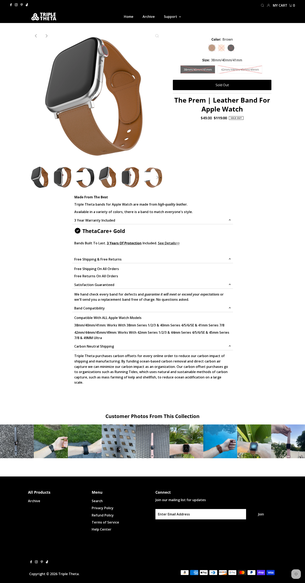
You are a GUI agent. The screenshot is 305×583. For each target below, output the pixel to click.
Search (97, 501)
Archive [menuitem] (149, 16)
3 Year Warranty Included (94, 220)
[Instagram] (16, 5)
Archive (34, 501)
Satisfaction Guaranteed (94, 284)
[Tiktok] (27, 5)
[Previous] (36, 35)
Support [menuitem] (171, 16)
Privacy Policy (102, 508)
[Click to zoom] (157, 35)
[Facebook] (11, 5)
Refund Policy (103, 515)
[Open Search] (262, 5)
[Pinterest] (22, 5)
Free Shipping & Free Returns (98, 259)
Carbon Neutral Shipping (94, 346)
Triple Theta (68, 574)
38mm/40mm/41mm (198, 70)
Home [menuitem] (128, 16)
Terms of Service (105, 522)
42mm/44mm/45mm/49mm (240, 70)
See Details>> (169, 243)
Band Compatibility (89, 308)
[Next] (46, 35)
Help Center (101, 529)
